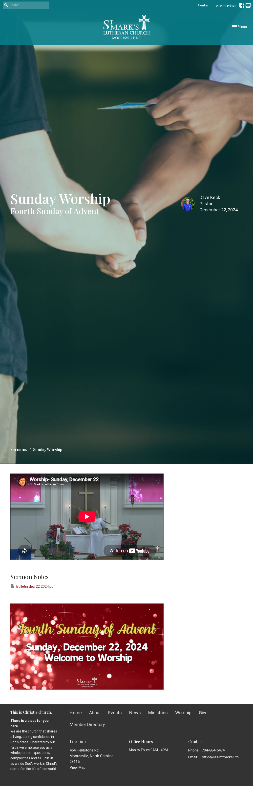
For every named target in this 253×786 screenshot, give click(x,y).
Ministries (158, 712)
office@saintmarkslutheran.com (222, 757)
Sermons (18, 449)
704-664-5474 (226, 5)
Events (115, 712)
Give (203, 712)
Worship (183, 712)
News (135, 712)
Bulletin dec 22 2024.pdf (35, 586)
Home (76, 712)
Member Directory (87, 724)
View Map (77, 767)
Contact (204, 5)
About (95, 712)
